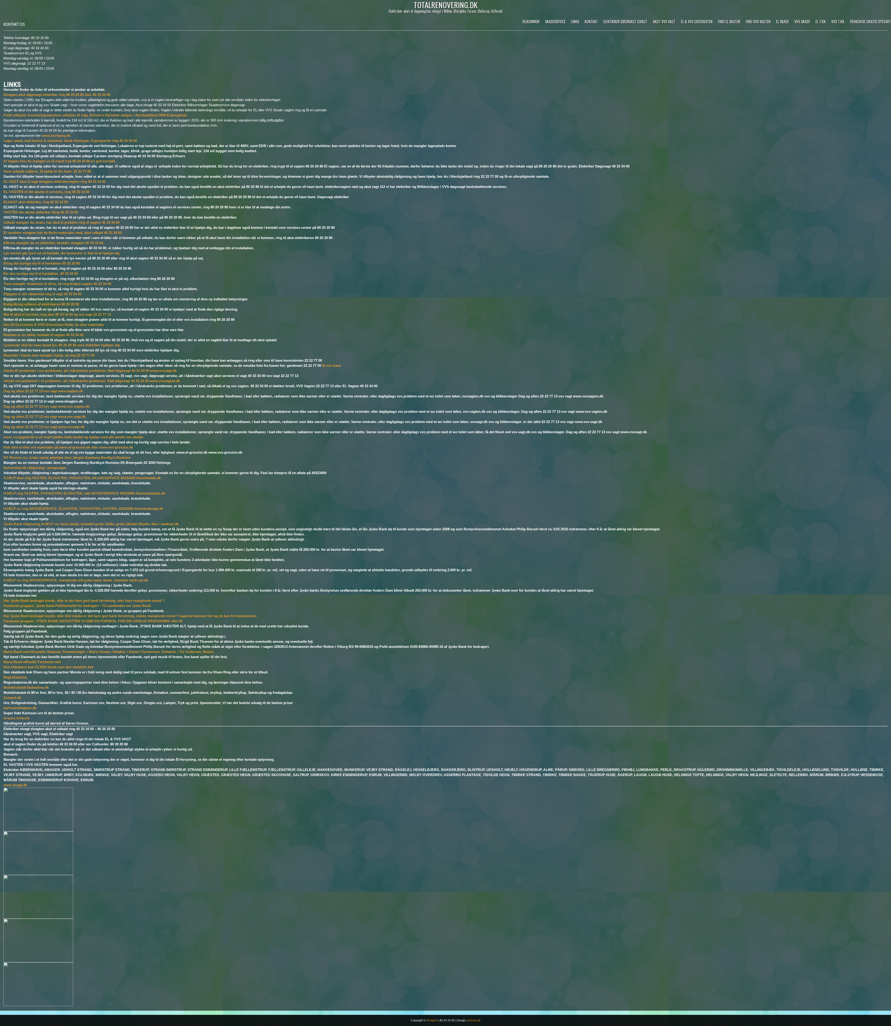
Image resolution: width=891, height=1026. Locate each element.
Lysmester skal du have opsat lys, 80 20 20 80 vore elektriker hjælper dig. (62, 345)
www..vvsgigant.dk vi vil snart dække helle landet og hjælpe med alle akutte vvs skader (73, 437)
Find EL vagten (729, 21)
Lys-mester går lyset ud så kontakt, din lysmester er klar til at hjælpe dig (61, 253)
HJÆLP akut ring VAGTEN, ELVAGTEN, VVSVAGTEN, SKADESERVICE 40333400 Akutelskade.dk (82, 478)
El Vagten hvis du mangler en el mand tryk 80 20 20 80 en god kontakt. (59, 161)
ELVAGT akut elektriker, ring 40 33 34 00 (35, 202)
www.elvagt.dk (15, 785)
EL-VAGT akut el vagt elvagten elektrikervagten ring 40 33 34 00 (54, 182)
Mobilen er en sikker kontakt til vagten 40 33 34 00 (43, 335)
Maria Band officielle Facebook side (32, 662)
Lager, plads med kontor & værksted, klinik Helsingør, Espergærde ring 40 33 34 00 (70, 141)
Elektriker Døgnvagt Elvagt (625, 21)
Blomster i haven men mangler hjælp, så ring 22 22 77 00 (48, 355)
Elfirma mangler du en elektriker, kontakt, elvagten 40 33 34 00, (53, 243)
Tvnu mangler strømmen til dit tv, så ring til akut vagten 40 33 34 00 (57, 284)
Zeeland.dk (12, 698)
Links (575, 21)
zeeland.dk (474, 1020)
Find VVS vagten (758, 21)
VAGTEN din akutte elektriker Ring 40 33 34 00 (40, 212)
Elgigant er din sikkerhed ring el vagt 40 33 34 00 (42, 294)
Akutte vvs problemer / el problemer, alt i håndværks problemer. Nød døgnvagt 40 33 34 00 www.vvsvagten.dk (91, 381)
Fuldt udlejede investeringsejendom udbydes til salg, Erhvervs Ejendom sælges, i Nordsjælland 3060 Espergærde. (95, 115)
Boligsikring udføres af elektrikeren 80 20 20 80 (41, 304)
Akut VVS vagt (664, 21)
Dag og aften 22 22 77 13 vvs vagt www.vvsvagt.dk (43, 427)
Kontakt (591, 21)
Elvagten (432, 1020)
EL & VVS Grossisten (697, 21)
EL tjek (821, 21)
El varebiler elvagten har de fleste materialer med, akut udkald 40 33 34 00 (62, 233)
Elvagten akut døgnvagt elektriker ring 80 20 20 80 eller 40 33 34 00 (56, 95)
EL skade (782, 21)
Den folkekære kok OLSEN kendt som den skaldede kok (48, 667)
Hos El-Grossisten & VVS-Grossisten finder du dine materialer (53, 325)
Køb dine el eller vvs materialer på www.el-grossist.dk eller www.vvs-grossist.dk (68, 447)
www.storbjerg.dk (56, 136)
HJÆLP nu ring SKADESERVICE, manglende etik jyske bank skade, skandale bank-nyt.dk (75, 580)
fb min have (331, 365)
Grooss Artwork (16, 718)
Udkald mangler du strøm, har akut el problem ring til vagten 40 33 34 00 (61, 222)
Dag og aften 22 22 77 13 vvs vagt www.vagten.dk (43, 391)
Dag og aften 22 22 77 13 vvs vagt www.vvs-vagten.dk (46, 406)
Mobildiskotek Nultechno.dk (26, 687)
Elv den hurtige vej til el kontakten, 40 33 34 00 (40, 273)
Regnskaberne (15, 677)
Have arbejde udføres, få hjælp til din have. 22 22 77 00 (47, 171)
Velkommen (530, 21)
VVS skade (802, 21)
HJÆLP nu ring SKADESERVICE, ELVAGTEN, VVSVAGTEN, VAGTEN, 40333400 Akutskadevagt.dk (83, 509)
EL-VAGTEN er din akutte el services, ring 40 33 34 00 (46, 192)
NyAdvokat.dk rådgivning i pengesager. (35, 468)
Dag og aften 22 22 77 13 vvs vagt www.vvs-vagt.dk (44, 417)
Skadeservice (555, 21)
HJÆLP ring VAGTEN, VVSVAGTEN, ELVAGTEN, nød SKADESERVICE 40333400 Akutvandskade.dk (84, 493)
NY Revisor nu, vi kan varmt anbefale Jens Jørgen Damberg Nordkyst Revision (67, 457)
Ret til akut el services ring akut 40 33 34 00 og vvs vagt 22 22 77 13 (57, 314)
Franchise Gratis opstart (870, 21)
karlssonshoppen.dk (19, 708)
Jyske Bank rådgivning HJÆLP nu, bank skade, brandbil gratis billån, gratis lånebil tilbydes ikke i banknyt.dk (91, 524)
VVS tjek (837, 21)
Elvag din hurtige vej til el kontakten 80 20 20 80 (41, 263)
